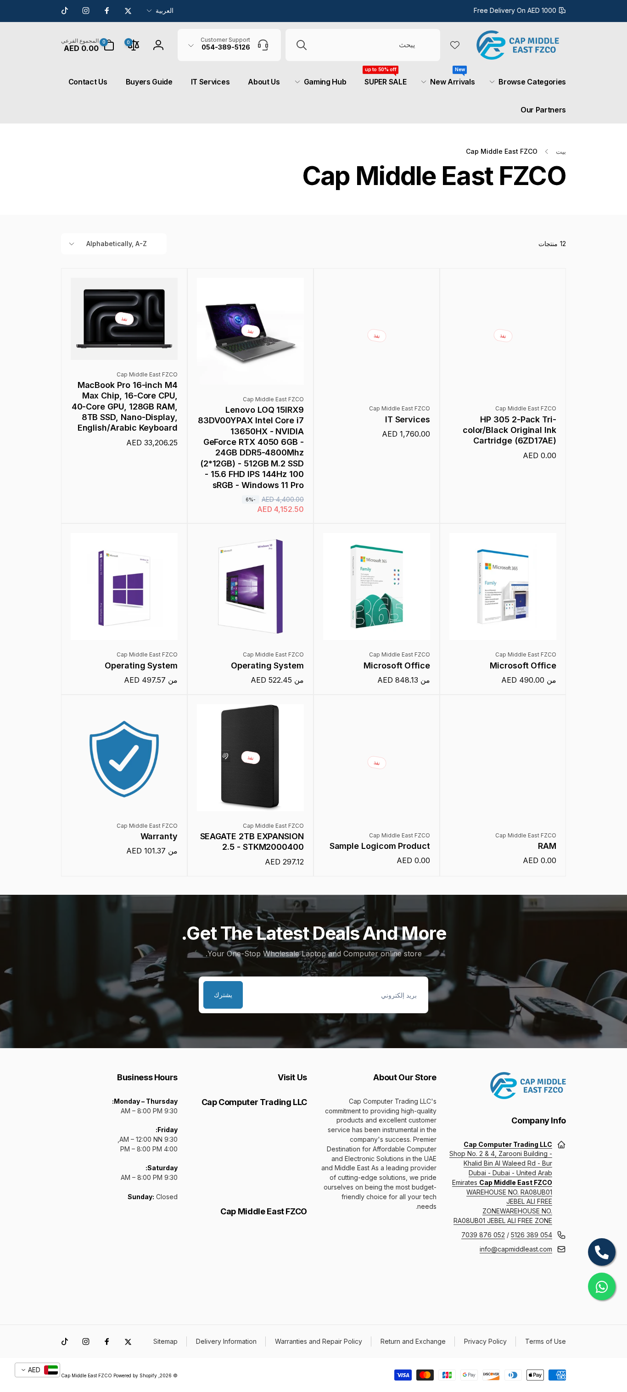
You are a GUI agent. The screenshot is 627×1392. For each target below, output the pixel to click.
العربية (165, 10)
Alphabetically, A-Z (116, 243)
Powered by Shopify (135, 1375)
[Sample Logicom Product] (376, 804)
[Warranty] (124, 794)
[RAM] (503, 804)
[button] (87, 45)
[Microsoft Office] (503, 623)
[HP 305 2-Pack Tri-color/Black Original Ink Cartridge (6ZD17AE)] (503, 377)
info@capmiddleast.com (516, 1249)
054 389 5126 (531, 1235)
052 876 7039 (483, 1235)
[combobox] (363, 45)
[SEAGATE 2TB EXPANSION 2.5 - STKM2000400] (250, 794)
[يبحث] (301, 45)
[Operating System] (250, 623)
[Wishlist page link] (454, 45)
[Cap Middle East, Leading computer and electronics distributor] (528, 1096)
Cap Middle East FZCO (86, 1375)
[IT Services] (376, 377)
